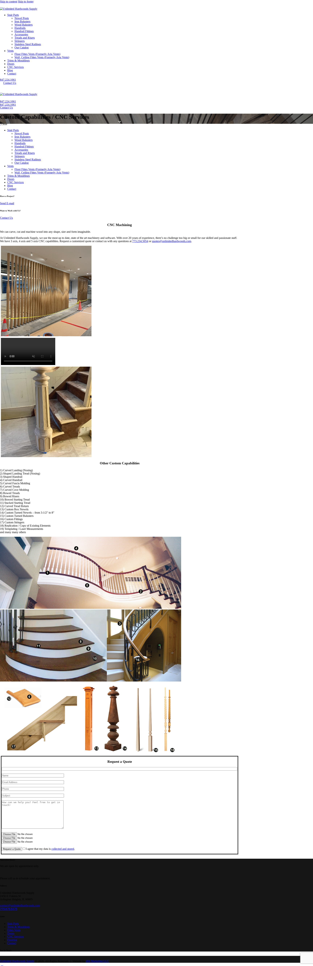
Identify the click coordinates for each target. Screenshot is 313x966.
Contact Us (6, 217)
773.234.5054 (140, 241)
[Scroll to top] (2, 964)
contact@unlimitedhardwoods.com (20, 905)
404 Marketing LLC (97, 961)
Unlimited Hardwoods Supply (17, 961)
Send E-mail (7, 203)
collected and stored (62, 848)
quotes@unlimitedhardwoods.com (171, 241)
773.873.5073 (8, 909)
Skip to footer (26, 1)
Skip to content (8, 1)
